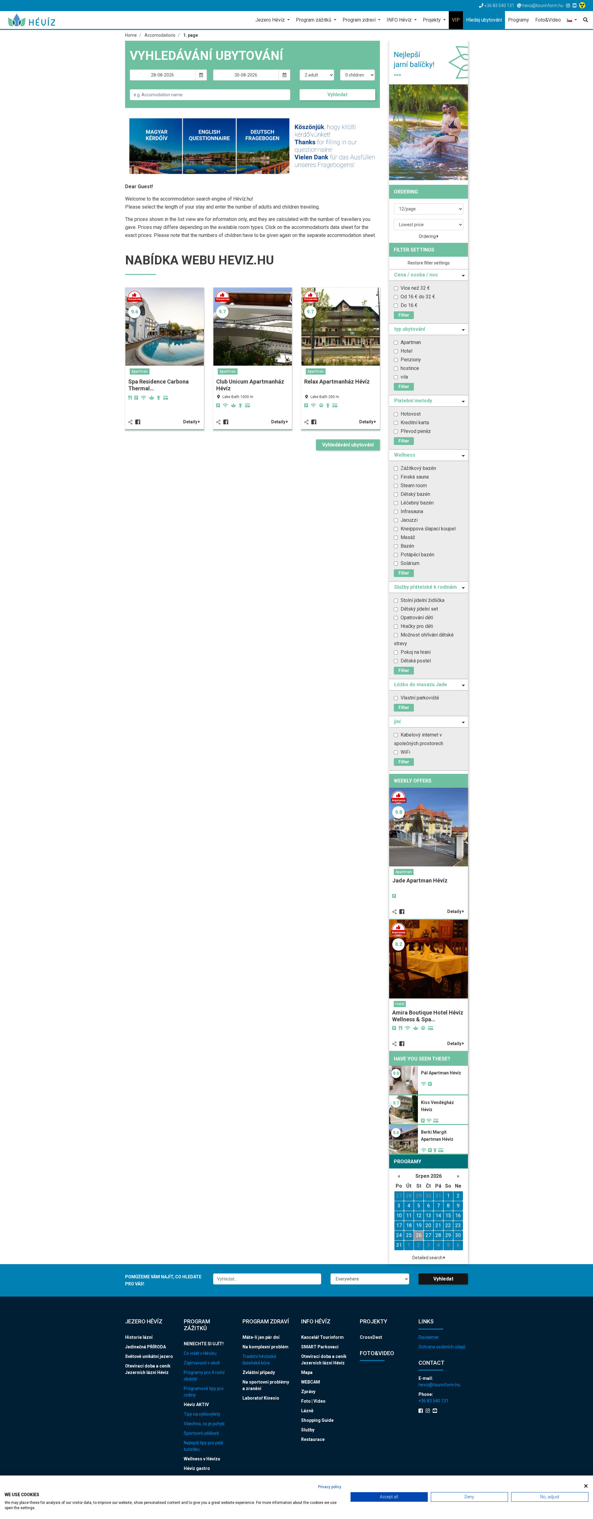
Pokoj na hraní (415, 652)
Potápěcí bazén (416, 555)
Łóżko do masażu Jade (420, 684)
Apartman (139, 371)
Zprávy (308, 1391)
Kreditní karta (414, 422)
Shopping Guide (317, 1420)
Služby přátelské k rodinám (425, 587)
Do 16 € (408, 305)
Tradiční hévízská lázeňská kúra (259, 1359)
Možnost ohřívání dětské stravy (424, 639)
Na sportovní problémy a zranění (265, 1385)
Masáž (407, 537)
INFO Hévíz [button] (400, 20)
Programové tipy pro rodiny (204, 1391)
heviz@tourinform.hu (439, 1384)
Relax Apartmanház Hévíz (337, 381)
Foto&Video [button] (548, 20)
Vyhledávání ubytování (348, 445)
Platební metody (413, 401)
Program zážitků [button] (314, 20)
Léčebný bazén (416, 503)
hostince (409, 368)
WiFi (404, 752)
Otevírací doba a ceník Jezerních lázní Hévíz (147, 1369)
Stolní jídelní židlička (421, 600)
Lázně (307, 1410)
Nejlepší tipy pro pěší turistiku (203, 1446)
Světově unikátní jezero (149, 1356)
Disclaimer (428, 1337)
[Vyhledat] (584, 20)
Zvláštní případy (258, 1372)
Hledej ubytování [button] (484, 20)
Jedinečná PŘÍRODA (145, 1346)
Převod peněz (415, 431)
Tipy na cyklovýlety (202, 1414)
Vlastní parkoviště (419, 698)
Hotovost (410, 414)
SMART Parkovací (320, 1346)
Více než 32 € (414, 288)
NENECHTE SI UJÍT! (204, 1343)
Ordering (428, 236)
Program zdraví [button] (360, 20)
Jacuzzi (408, 520)
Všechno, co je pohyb (204, 1423)
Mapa (307, 1372)
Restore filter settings (429, 262)
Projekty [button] (432, 20)
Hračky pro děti (416, 626)
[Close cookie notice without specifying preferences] (585, 1486)
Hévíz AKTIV (196, 1404)
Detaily (190, 421)
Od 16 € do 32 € (417, 297)
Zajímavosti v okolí (202, 1362)
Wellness (404, 455)
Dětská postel (415, 661)
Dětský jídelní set (418, 609)
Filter (403, 315)
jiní (397, 721)
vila (403, 377)
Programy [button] (518, 20)
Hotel (405, 351)
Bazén (406, 546)
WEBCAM (310, 1382)
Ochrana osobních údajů (441, 1346)
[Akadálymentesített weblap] (583, 5)
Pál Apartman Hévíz (441, 1072)
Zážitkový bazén (417, 468)
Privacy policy (329, 1487)
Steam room (413, 485)
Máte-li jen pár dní (261, 1337)
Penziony (410, 360)
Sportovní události (201, 1433)
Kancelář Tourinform (322, 1337)
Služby (307, 1429)
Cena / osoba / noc (416, 275)
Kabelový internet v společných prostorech (418, 739)
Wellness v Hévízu (202, 1458)
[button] (572, 20)
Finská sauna (414, 477)
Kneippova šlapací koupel (427, 529)
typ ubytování (409, 329)
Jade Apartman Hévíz (420, 880)
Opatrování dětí (416, 617)
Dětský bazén (414, 494)
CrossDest (371, 1337)
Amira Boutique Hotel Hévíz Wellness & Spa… (427, 1016)
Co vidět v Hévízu (200, 1353)
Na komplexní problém (265, 1346)
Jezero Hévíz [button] (270, 20)
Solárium (409, 563)
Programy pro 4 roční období (204, 1375)
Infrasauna (411, 511)
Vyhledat (337, 95)
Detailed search (428, 1257)
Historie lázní (139, 1337)
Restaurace (313, 1439)
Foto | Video (313, 1401)
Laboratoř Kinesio (260, 1398)
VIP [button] (456, 20)
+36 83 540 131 (433, 1400)
